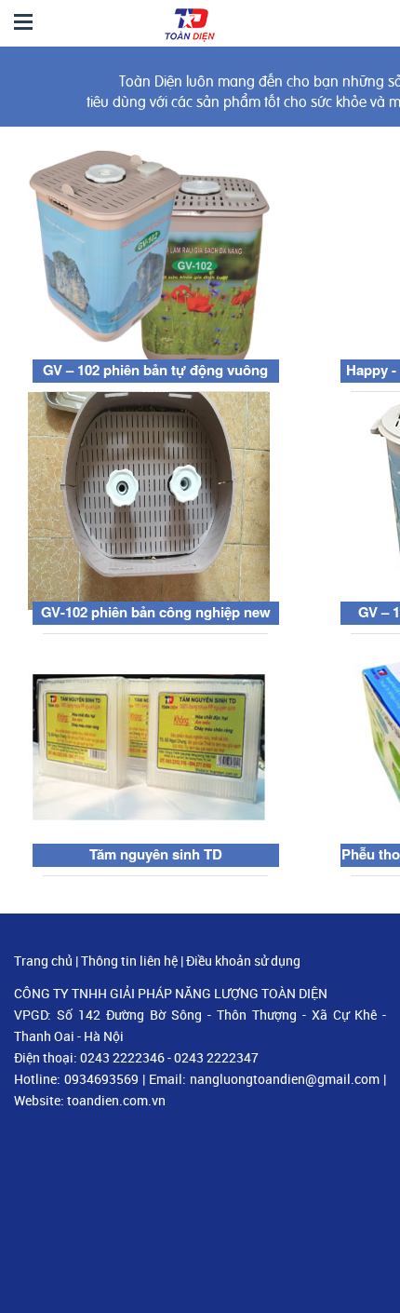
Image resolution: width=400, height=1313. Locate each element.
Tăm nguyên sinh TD (155, 854)
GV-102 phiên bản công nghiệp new (156, 612)
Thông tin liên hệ (129, 960)
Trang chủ (43, 960)
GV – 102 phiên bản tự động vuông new (155, 380)
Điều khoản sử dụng (243, 960)
